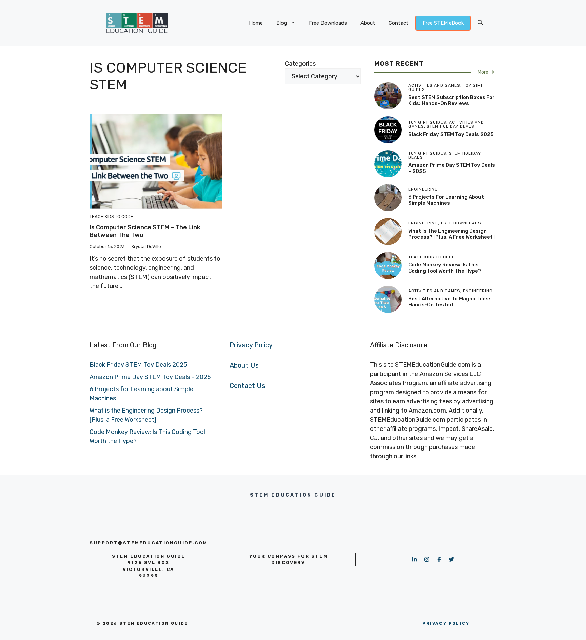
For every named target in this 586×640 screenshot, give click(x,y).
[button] (480, 23)
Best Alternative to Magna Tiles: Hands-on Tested (449, 302)
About (367, 23)
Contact (398, 23)
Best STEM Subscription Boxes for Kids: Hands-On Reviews (451, 100)
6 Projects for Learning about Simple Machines (446, 200)
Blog (281, 23)
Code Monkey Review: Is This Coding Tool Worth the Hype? (444, 268)
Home (256, 23)
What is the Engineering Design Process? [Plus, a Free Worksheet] (451, 234)
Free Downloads (328, 23)
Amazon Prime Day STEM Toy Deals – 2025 (150, 377)
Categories (300, 63)
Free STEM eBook (443, 23)
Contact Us (247, 386)
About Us (244, 365)
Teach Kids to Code (111, 216)
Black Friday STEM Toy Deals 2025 (451, 134)
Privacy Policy (251, 345)
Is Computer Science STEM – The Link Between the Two (145, 231)
